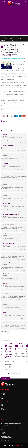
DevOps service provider (8, 193)
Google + (22, 116)
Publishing (2, 409)
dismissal (3, 55)
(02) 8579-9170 (3, 431)
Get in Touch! (5, 379)
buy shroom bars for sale (8, 224)
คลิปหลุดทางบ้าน (6, 322)
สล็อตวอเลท (5, 134)
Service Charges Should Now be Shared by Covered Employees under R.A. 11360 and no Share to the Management (9, 351)
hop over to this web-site (8, 243)
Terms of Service (4, 416)
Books (2, 408)
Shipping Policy (3, 414)
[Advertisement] (14, 21)
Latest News (3, 410)
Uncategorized (15, 54)
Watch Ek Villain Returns (8, 145)
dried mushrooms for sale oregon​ (10, 253)
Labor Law (10, 54)
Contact (2, 413)
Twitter (17, 116)
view (4, 182)
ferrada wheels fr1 (7, 233)
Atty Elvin (4, 54)
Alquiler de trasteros (7, 173)
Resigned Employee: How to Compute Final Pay (20, 347)
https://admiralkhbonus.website (10, 302)
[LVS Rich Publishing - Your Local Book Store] (14, 3)
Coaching (2, 406)
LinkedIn (20, 116)
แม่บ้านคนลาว (5, 293)
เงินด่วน (4, 153)
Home (2, 404)
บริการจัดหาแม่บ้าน (6, 273)
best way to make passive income (10, 262)
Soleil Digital (19, 445)
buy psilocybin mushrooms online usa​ (11, 214)
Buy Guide (2, 412)
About (2, 405)
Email (25, 116)
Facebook (15, 116)
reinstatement (8, 55)
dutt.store (5, 283)
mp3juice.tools (6, 163)
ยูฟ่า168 (4, 312)
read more (7, 370)
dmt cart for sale (6, 203)
